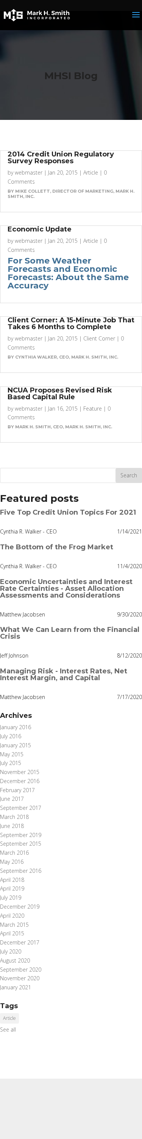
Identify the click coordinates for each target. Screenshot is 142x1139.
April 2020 (12, 915)
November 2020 (19, 978)
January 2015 (15, 745)
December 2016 (19, 781)
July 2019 (10, 897)
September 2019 (20, 835)
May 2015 (11, 754)
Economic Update (40, 229)
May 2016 (11, 861)
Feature (92, 408)
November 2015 (19, 772)
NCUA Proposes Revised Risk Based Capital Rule (60, 393)
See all (8, 1029)
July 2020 (10, 951)
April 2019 (12, 888)
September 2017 (20, 807)
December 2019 (19, 906)
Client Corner (99, 338)
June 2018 (12, 825)
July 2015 (10, 762)
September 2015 (20, 843)
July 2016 (10, 736)
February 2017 (17, 790)
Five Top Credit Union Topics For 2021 (68, 512)
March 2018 (14, 816)
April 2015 (12, 933)
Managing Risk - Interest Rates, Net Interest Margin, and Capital (63, 674)
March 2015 (14, 924)
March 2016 (14, 852)
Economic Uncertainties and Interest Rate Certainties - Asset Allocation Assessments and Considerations (66, 588)
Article (90, 172)
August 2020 (15, 960)
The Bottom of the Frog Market (56, 547)
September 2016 (20, 870)
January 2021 (15, 987)
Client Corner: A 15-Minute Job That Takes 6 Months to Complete (71, 323)
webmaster (28, 172)
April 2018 (12, 879)
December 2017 (19, 942)
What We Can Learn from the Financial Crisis (69, 633)
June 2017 (12, 798)
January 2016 (15, 727)
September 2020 (20, 969)
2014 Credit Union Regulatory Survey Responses (61, 157)
